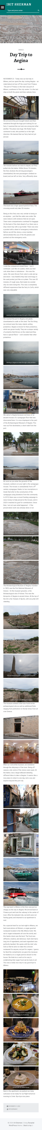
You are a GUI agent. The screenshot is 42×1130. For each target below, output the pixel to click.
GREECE (21, 50)
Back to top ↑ (28, 1125)
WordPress (13, 1125)
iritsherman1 (13, 1109)
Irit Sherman (18, 1123)
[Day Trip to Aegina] (21, 16)
